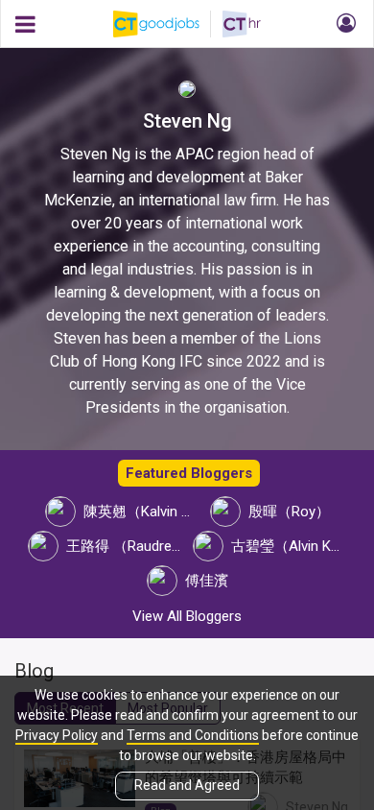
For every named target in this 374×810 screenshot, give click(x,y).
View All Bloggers (187, 616)
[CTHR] (241, 24)
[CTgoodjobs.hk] (167, 24)
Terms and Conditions (193, 735)
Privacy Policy (56, 735)
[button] (343, 24)
